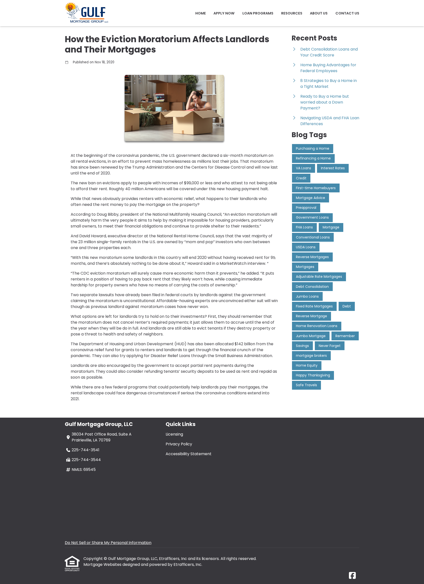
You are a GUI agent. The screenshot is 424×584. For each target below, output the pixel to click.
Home (200, 13)
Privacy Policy (179, 444)
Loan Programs (257, 13)
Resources (291, 13)
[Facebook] (352, 575)
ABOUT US (319, 13)
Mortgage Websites (102, 564)
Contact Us (347, 13)
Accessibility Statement (189, 454)
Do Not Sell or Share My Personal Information (108, 542)
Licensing (174, 434)
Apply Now (224, 13)
